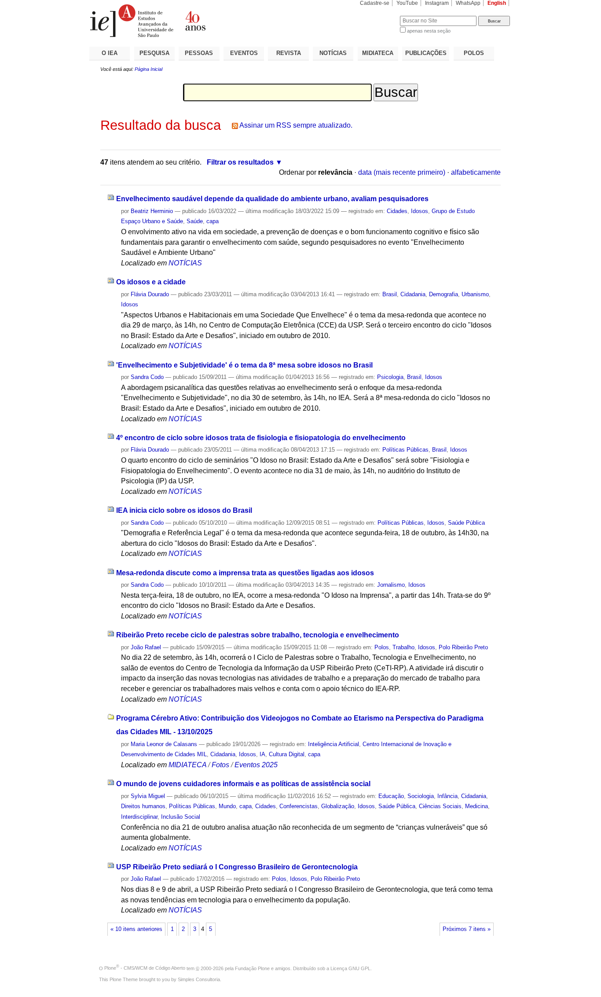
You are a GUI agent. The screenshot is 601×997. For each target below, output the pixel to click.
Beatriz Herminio (152, 211)
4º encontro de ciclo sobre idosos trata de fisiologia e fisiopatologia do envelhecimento (261, 437)
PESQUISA (154, 53)
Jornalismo (391, 584)
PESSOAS (199, 53)
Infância (447, 796)
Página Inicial (148, 69)
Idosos (419, 211)
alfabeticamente (476, 172)
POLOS (474, 53)
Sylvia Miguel (148, 796)
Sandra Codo (147, 377)
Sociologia (420, 796)
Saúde (195, 221)
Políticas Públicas (405, 449)
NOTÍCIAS (333, 53)
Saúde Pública (466, 522)
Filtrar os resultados (240, 162)
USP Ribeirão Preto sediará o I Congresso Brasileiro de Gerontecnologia (237, 867)
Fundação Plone (252, 968)
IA (262, 754)
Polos (381, 647)
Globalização (337, 806)
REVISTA (288, 53)
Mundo (227, 806)
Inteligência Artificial (333, 744)
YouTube (407, 3)
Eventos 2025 (256, 765)
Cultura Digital (286, 754)
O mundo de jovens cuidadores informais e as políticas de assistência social (243, 783)
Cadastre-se (374, 3)
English (496, 3)
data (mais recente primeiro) (401, 172)
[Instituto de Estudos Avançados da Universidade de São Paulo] (194, 20)
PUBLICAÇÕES (426, 53)
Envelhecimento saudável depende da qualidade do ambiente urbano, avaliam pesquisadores (272, 198)
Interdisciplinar (139, 816)
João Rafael (146, 647)
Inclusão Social (180, 816)
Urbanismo (475, 294)
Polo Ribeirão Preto (463, 647)
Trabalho (403, 647)
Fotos (220, 765)
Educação (391, 796)
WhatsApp (468, 3)
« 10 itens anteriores (136, 929)
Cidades (397, 211)
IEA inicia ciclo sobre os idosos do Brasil (184, 510)
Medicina (476, 806)
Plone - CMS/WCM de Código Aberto (144, 968)
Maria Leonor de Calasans (164, 744)
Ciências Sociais (440, 806)
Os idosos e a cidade (151, 282)
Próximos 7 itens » (467, 929)
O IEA (109, 53)
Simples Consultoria (199, 979)
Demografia (443, 294)
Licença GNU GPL (350, 968)
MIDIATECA (377, 53)
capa (212, 221)
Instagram (437, 3)
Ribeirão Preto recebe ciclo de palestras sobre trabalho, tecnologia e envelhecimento (257, 635)
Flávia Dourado (150, 294)
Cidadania (412, 294)
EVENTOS (244, 53)
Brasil (389, 294)
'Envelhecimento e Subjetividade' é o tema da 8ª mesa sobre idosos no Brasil (244, 365)
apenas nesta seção (429, 30)
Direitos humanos (143, 806)
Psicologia (390, 377)
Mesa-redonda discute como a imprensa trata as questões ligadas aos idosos (245, 573)
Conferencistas (298, 806)
